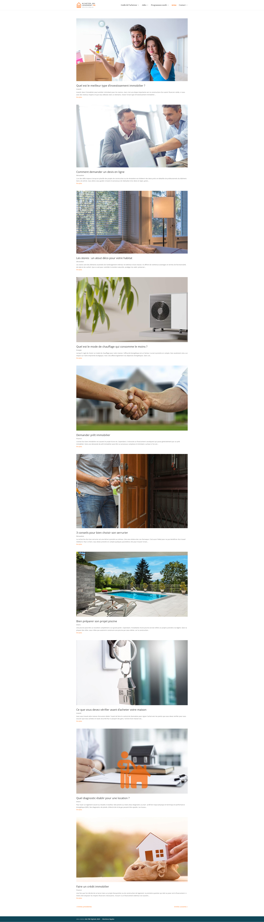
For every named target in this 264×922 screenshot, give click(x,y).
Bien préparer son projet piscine (96, 621)
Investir (78, 89)
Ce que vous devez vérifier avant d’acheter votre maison (111, 709)
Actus (173, 5)
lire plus (79, 97)
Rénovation (80, 175)
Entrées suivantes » (181, 907)
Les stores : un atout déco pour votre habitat (104, 258)
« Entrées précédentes (84, 907)
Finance (79, 439)
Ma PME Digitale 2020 (92, 919)
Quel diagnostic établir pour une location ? (103, 798)
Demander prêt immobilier (93, 435)
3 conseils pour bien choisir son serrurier (102, 532)
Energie (79, 350)
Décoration (80, 262)
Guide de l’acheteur (129, 5)
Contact (182, 5)
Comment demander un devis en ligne (100, 172)
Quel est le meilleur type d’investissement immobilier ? (110, 85)
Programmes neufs (159, 5)
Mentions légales (108, 919)
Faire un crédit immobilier (92, 886)
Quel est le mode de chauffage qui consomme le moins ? (111, 346)
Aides (144, 5)
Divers (78, 625)
